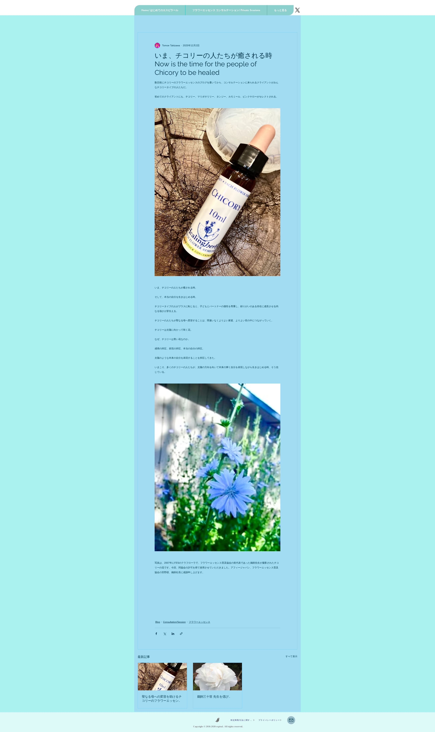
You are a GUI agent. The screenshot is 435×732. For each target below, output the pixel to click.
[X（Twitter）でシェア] (164, 633)
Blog (157, 622)
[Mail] (291, 720)
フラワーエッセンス (199, 622)
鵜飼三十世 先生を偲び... (213, 696)
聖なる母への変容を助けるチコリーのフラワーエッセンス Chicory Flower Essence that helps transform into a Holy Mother (162, 699)
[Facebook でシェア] (156, 633)
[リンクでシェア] (181, 633)
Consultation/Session (174, 622)
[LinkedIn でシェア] (173, 633)
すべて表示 (291, 656)
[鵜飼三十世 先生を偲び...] (217, 676)
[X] (297, 10)
